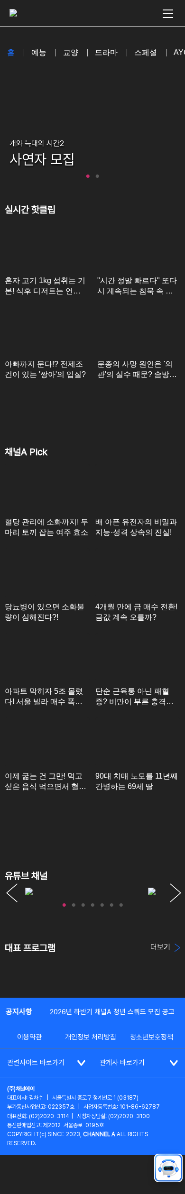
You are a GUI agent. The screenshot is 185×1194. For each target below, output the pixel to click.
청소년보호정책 (151, 1037)
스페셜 (145, 52)
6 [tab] (111, 903)
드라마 (106, 52)
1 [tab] (87, 174)
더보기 (161, 947)
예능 (38, 52)
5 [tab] (102, 903)
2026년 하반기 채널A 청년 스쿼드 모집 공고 (112, 1012)
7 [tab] (121, 903)
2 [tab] (97, 174)
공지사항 (19, 1011)
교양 (70, 52)
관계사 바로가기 (122, 1062)
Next (175, 893)
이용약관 (29, 1037)
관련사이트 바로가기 (36, 1062)
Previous (12, 893)
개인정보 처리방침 (90, 1037)
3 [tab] (83, 903)
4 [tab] (92, 903)
